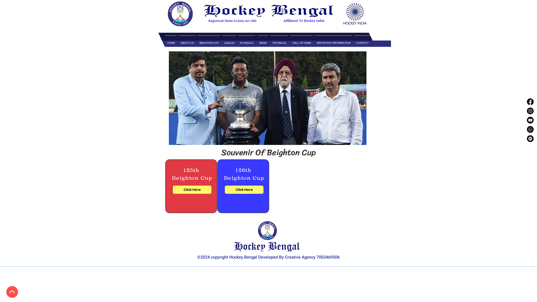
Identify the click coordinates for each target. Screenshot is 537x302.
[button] (187, 41)
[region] (191, 186)
